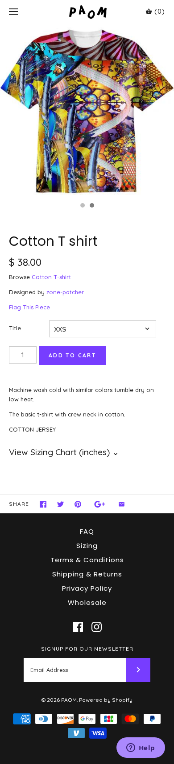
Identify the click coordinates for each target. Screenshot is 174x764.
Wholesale (87, 602)
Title (15, 328)
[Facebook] (78, 627)
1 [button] (82, 206)
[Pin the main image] (78, 504)
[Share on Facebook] (43, 504)
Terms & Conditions (87, 559)
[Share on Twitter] (60, 504)
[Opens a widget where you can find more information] (140, 748)
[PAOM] (87, 11)
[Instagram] (96, 627)
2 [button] (91, 206)
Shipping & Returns (87, 574)
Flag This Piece (29, 307)
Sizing (87, 545)
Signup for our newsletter (87, 648)
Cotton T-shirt (51, 276)
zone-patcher (65, 292)
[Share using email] (121, 504)
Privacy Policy (87, 588)
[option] (87, 110)
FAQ (87, 531)
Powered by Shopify (106, 699)
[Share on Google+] (100, 504)
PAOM (69, 699)
